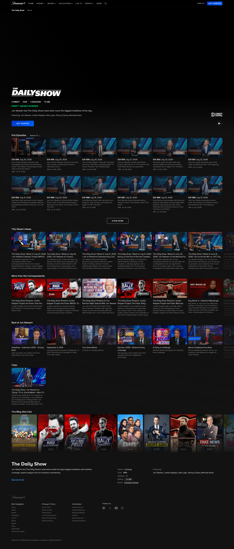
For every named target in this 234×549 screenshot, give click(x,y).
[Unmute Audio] (219, 123)
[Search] (106, 3)
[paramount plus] (18, 3)
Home (31, 3)
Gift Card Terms (47, 510)
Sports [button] (89, 3)
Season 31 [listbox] (34, 135)
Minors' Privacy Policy (49, 518)
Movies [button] (51, 3)
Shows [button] (40, 3)
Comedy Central (131, 483)
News (99, 3)
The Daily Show (18, 10)
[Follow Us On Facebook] (104, 508)
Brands (14, 523)
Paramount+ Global (18, 531)
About (29, 10)
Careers (75, 515)
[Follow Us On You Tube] (116, 508)
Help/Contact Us (77, 507)
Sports (14, 521)
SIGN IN (200, 3)
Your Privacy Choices (49, 515)
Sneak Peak (15, 529)
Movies (14, 513)
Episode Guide (18, 480)
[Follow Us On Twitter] (109, 508)
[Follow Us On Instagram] (122, 508)
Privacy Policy (46, 513)
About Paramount (78, 518)
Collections (15, 515)
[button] (29, 251)
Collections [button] (65, 3)
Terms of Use (46, 507)
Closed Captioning (78, 510)
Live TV (79, 3)
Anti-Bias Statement (79, 521)
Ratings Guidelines (78, 513)
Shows (14, 510)
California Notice (47, 521)
